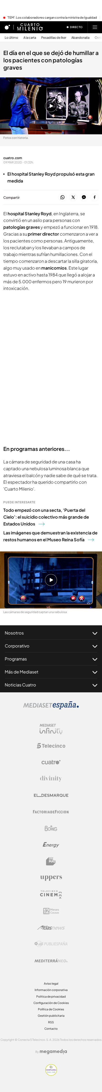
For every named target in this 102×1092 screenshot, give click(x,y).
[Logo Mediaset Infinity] (51, 729)
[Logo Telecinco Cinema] (51, 894)
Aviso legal (51, 983)
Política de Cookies (51, 1009)
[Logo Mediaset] (51, 708)
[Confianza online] (51, 1074)
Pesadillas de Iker (53, 37)
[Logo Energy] (51, 845)
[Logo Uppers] (51, 878)
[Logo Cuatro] (51, 762)
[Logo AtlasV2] (51, 927)
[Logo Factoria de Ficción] (51, 812)
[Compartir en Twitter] (73, 197)
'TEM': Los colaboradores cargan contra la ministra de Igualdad (52, 18)
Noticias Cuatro (20, 684)
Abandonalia (80, 37)
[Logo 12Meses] (51, 911)
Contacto (51, 1028)
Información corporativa (51, 990)
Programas (16, 658)
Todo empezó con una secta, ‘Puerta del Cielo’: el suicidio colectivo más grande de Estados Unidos (46, 516)
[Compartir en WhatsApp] (62, 197)
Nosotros (14, 632)
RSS (51, 1022)
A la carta (29, 37)
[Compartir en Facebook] (94, 197)
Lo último (11, 37)
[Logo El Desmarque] (51, 795)
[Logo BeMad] (51, 861)
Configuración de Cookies (51, 1003)
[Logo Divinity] (51, 779)
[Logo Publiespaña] (51, 944)
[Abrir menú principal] (95, 27)
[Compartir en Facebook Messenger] (84, 197)
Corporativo (17, 645)
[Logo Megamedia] (53, 1051)
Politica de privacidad (51, 996)
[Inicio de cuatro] (7, 27)
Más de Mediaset (21, 671)
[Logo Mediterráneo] (51, 960)
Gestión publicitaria (51, 1015)
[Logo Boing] (51, 828)
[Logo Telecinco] (51, 746)
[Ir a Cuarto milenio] (30, 27)
